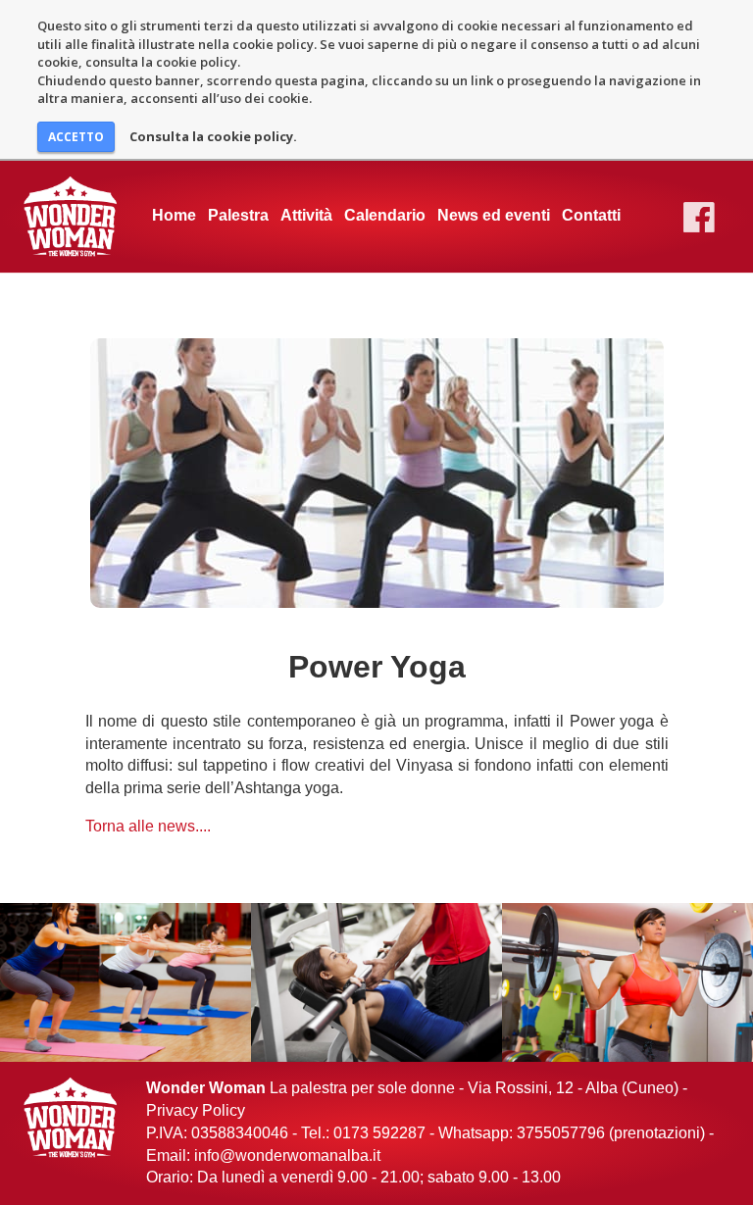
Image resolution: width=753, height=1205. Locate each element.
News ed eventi (493, 215)
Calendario (385, 215)
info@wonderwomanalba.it (287, 1155)
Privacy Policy (195, 1110)
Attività (306, 215)
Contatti (591, 215)
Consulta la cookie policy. (213, 136)
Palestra (238, 215)
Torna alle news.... (148, 826)
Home (174, 215)
